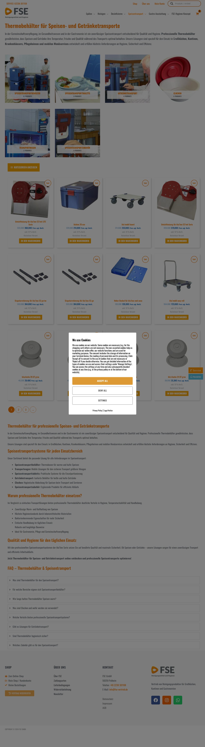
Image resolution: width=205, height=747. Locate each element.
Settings (102, 400)
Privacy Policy (97, 410)
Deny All (102, 390)
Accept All (102, 380)
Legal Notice (108, 410)
